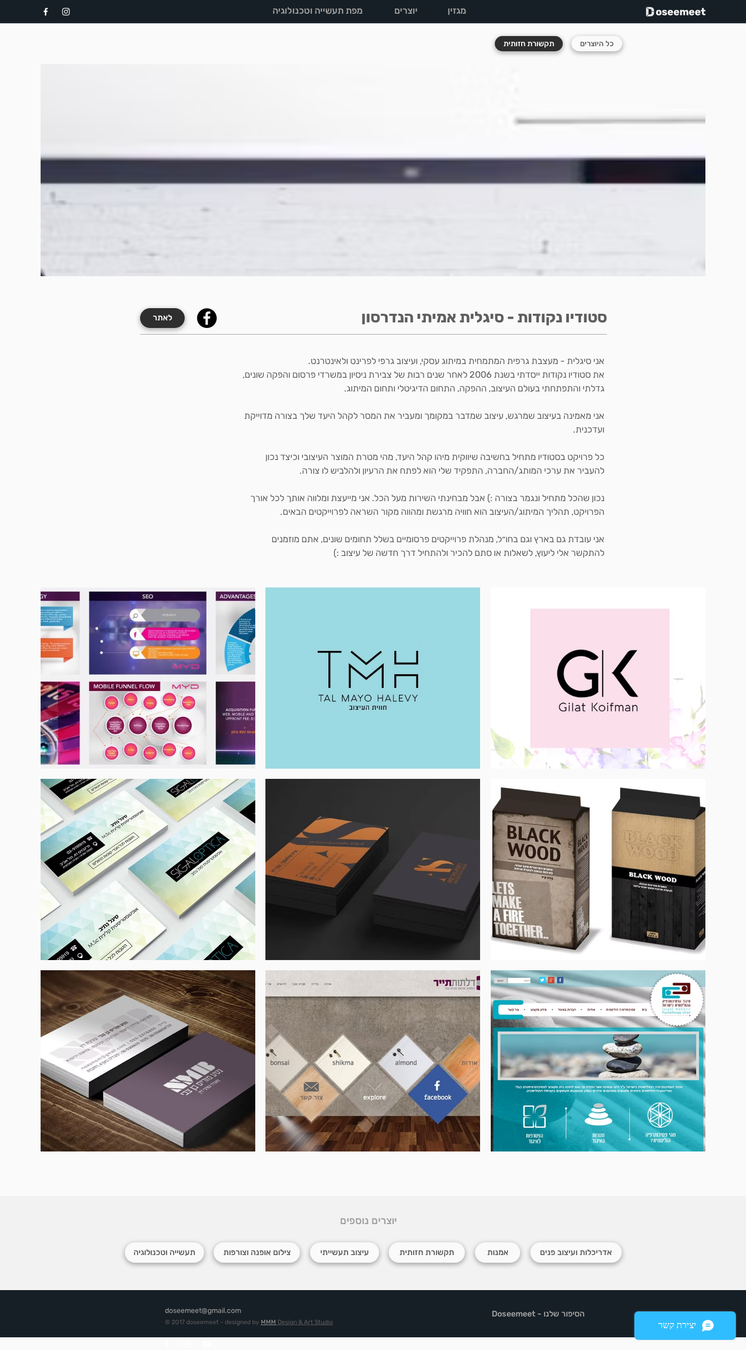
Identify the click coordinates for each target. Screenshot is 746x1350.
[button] (148, 678)
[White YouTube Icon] (207, 1344)
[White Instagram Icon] (66, 12)
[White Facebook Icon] (46, 12)
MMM (268, 1322)
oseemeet (680, 12)
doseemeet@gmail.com (203, 1310)
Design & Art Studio (304, 1322)
